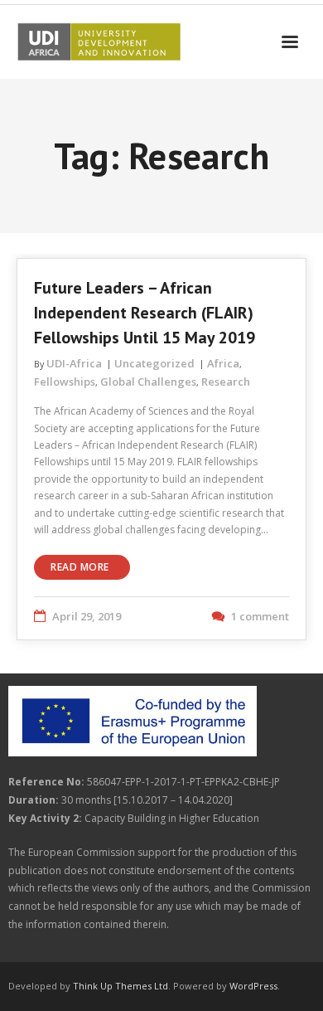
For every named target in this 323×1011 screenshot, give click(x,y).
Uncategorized (154, 363)
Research (225, 381)
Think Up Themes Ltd (120, 985)
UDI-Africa (74, 363)
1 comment (260, 616)
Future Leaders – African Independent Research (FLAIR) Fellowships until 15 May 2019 (144, 312)
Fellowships (64, 381)
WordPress (253, 985)
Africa (223, 363)
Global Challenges (148, 381)
